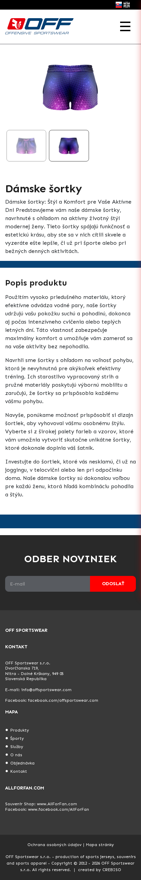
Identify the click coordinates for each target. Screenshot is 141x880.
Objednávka (22, 763)
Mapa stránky (100, 844)
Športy (17, 738)
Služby (16, 746)
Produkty (19, 730)
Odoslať (113, 584)
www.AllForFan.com (57, 803)
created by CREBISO (99, 869)
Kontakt (18, 771)
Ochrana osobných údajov (54, 844)
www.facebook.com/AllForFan (58, 809)
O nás (16, 754)
